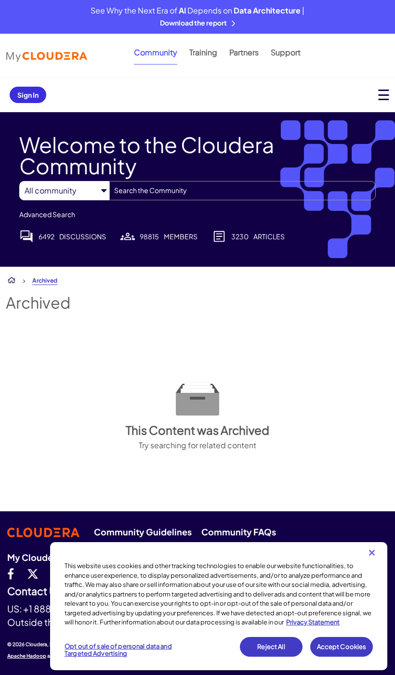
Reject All (271, 646)
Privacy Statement (313, 622)
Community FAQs (238, 531)
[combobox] (242, 190)
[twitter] (33, 573)
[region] (218, 606)
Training (203, 52)
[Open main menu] (383, 94)
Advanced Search (47, 214)
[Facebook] (10, 573)
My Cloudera (34, 557)
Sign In (28, 95)
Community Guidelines (143, 531)
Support (286, 52)
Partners (244, 52)
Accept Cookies (342, 646)
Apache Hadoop (26, 656)
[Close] (371, 552)
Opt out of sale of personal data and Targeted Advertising (118, 650)
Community (155, 52)
